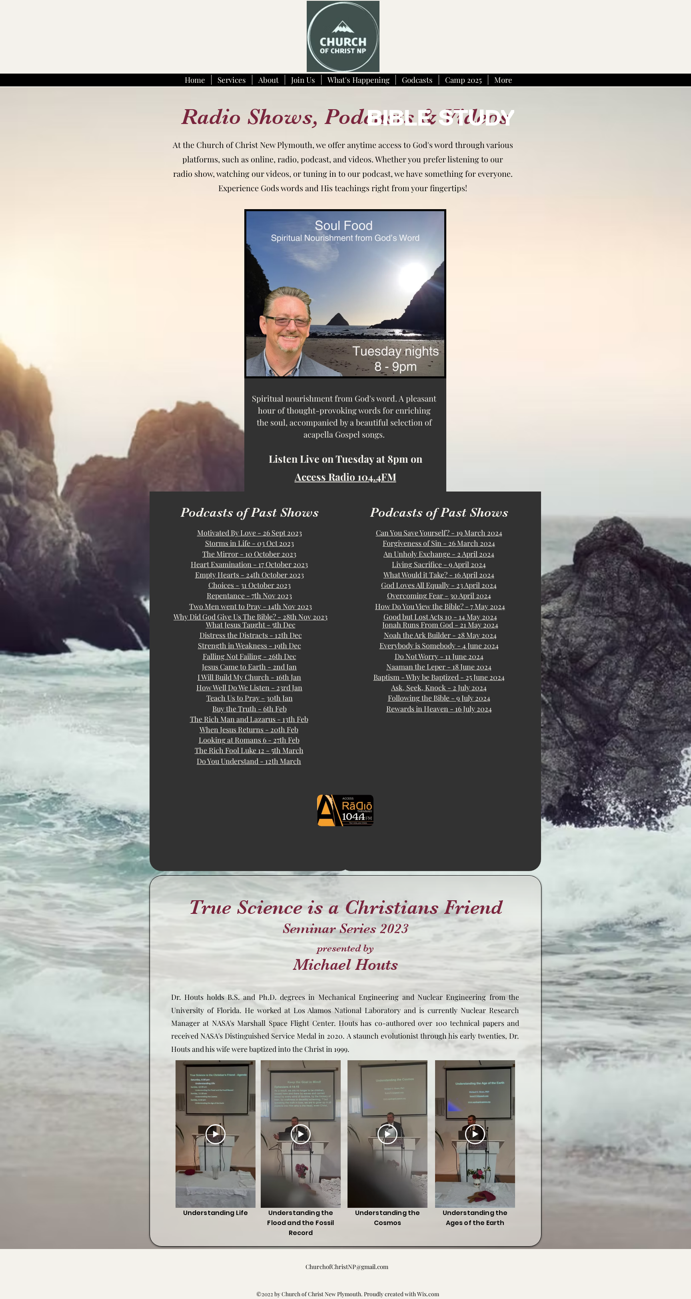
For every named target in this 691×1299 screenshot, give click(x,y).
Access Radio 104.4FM (345, 476)
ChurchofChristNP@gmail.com (347, 1267)
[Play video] (216, 1134)
